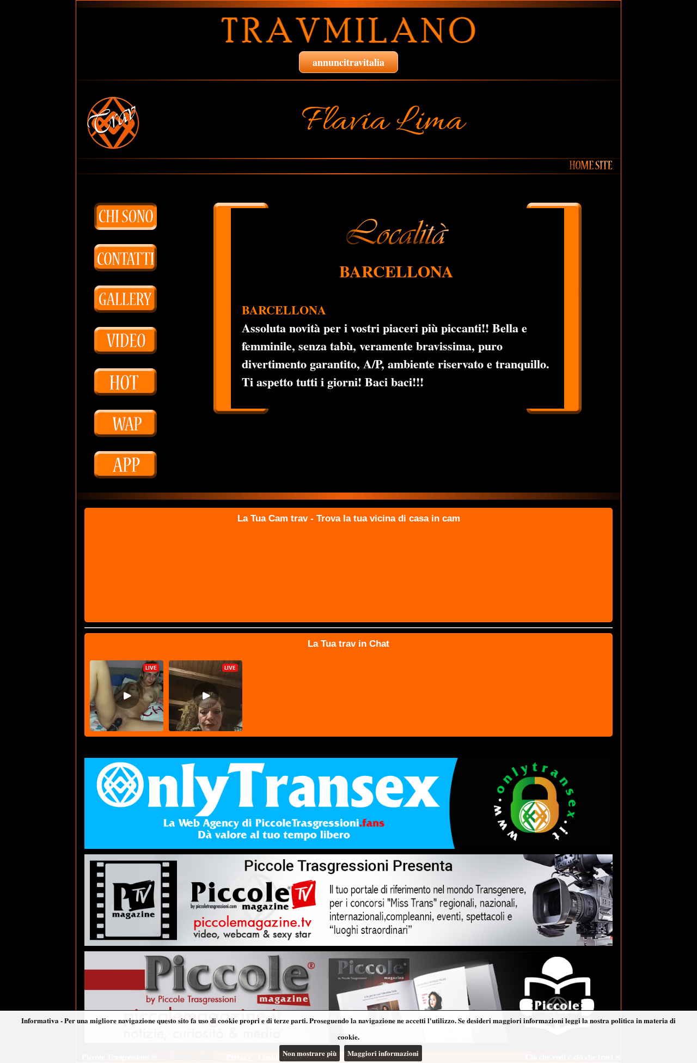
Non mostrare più (310, 1053)
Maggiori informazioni (383, 1053)
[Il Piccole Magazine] (348, 997)
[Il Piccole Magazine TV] (348, 900)
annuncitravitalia (348, 62)
